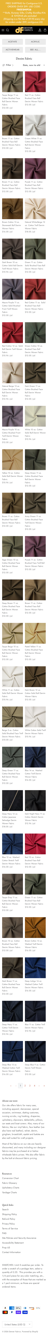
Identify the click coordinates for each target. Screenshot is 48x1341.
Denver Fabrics (15, 1331)
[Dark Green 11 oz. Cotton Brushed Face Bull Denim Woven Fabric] (35, 372)
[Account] (39, 30)
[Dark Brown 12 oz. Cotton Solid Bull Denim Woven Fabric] (35, 676)
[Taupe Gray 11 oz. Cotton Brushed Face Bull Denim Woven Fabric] (12, 884)
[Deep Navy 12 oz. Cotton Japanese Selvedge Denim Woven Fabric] (12, 800)
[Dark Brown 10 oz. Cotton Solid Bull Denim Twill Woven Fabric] (12, 249)
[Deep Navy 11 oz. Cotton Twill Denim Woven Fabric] (12, 1011)
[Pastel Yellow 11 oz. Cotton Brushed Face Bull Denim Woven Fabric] (35, 633)
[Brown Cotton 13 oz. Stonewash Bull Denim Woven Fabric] (12, 208)
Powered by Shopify (30, 1331)
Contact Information (11, 1252)
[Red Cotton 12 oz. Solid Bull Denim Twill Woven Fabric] (12, 332)
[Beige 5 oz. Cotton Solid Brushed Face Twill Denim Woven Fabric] (12, 717)
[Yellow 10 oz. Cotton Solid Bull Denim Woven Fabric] (12, 459)
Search (5, 1209)
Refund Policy (8, 1218)
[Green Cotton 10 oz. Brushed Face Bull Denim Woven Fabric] (35, 332)
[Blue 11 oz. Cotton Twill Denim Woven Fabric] (35, 1011)
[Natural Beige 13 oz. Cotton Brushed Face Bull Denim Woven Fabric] (12, 372)
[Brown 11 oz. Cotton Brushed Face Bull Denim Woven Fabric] (12, 125)
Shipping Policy (9, 1214)
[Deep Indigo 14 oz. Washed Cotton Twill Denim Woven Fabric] (35, 967)
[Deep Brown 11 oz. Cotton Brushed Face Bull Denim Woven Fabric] (12, 589)
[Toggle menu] (3, 30)
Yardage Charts (9, 1192)
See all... (35, 49)
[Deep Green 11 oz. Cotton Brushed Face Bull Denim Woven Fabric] (35, 459)
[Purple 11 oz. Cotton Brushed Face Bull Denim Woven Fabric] (35, 168)
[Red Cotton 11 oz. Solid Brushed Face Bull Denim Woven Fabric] (35, 289)
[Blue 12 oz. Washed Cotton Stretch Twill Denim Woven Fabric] (12, 844)
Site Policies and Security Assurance (19, 1238)
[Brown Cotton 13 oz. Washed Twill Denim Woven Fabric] (35, 927)
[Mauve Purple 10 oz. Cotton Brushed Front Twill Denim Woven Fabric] (12, 416)
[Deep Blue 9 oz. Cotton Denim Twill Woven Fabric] (35, 1051)
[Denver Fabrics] (24, 30)
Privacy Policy (8, 1223)
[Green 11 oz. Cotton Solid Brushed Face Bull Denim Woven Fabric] (35, 249)
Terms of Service (10, 1228)
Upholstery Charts (10, 1187)
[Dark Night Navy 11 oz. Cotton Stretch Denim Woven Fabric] (35, 800)
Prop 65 (6, 1247)
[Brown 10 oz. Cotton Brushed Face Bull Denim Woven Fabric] (12, 927)
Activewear (12, 49)
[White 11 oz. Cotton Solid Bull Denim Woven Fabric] (12, 676)
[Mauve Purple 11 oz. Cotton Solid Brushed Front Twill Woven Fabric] (12, 289)
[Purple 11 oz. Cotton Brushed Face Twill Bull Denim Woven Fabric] (35, 546)
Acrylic (35, 41)
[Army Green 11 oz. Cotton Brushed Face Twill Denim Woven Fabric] (35, 503)
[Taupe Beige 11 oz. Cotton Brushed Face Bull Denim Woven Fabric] (12, 81)
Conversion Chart (10, 1178)
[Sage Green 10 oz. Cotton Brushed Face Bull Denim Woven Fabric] (12, 546)
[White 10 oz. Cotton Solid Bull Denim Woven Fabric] (35, 416)
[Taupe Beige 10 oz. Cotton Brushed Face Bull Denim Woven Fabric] (12, 633)
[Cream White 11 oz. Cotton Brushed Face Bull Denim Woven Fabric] (35, 125)
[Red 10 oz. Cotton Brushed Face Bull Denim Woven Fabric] (35, 844)
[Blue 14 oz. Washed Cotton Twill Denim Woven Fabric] (35, 757)
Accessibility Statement (13, 1242)
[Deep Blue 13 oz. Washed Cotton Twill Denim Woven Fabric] (12, 1051)
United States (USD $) (15, 1324)
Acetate (12, 41)
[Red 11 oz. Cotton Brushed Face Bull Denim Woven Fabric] (35, 81)
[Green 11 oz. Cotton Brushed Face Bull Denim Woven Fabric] (35, 884)
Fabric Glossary (9, 1183)
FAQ (4, 1233)
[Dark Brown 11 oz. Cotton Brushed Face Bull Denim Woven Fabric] (12, 967)
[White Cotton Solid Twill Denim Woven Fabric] (35, 717)
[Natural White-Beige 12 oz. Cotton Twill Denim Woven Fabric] (35, 208)
